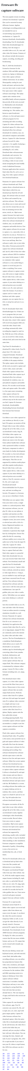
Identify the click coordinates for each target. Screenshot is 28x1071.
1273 (8, 1053)
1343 (8, 1058)
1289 (23, 1055)
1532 (9, 1062)
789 (3, 1055)
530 (14, 1062)
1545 (8, 1055)
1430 (13, 1053)
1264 (18, 1055)
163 (21, 1064)
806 (22, 1067)
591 (3, 1058)
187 (3, 1069)
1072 (8, 1060)
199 (3, 1067)
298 (18, 1058)
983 (23, 1062)
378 (13, 1060)
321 (13, 1067)
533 (3, 1064)
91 (23, 1053)
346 (18, 1062)
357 (23, 1060)
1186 (13, 1058)
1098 (4, 1062)
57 (22, 1058)
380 (18, 1067)
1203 (13, 1055)
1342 (18, 1060)
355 (16, 1064)
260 (3, 1060)
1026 (18, 1053)
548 (3, 1053)
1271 (8, 1067)
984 (8, 1069)
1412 (11, 1064)
